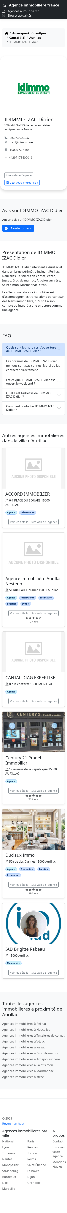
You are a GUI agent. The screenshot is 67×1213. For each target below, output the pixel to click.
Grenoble (34, 1183)
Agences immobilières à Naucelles (26, 1030)
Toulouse (8, 1153)
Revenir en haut (13, 1124)
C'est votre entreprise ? (23, 182)
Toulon (32, 1153)
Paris (30, 1141)
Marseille (8, 1189)
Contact (57, 1141)
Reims (31, 1159)
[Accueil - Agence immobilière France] (28, 1110)
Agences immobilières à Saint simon (27, 1065)
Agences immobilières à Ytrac (23, 1077)
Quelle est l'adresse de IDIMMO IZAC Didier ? (28, 395)
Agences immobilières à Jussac (23, 1047)
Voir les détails (19, 522)
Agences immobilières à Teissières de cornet (33, 1035)
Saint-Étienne (36, 1165)
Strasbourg (10, 1171)
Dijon (31, 1177)
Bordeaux (9, 1177)
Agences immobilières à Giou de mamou (30, 1053)
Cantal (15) (17, 38)
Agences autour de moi (23, 11)
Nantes (7, 1159)
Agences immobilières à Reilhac (24, 1024)
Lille (5, 1183)
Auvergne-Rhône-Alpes (29, 33)
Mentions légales (59, 1164)
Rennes (32, 1147)
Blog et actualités (19, 15)
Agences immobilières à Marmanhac (28, 1071)
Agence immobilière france (34, 5)
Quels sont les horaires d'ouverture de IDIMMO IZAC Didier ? (31, 349)
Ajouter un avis (21, 228)
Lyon (5, 1147)
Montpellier (10, 1165)
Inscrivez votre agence (58, 1151)
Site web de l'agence (19, 175)
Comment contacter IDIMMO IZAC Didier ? (30, 408)
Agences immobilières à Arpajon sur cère (31, 1059)
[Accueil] (6, 33)
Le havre (33, 1171)
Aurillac (35, 38)
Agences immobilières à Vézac (23, 1041)
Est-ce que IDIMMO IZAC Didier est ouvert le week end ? (30, 381)
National (8, 1141)
